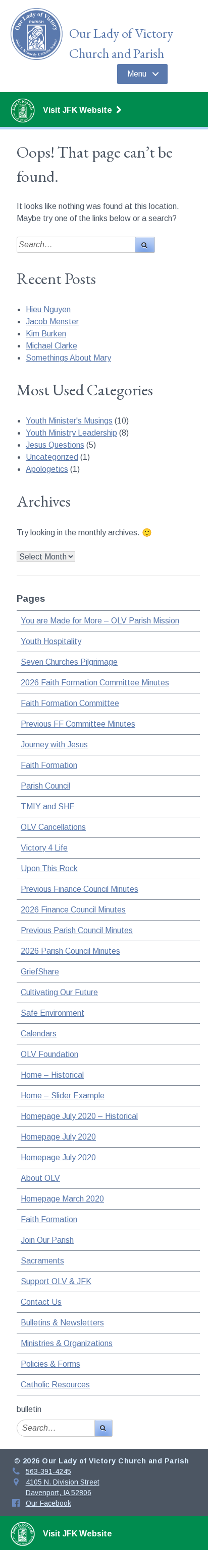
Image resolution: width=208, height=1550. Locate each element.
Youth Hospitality (51, 641)
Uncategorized (52, 457)
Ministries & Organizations (67, 1343)
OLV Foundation (49, 1054)
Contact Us (41, 1302)
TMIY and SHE (48, 806)
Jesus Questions (55, 445)
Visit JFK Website (78, 110)
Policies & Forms (50, 1364)
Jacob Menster (52, 321)
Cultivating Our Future (59, 992)
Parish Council (45, 786)
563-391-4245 (48, 1471)
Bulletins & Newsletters (62, 1322)
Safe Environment (52, 1013)
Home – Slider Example (63, 1095)
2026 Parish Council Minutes (70, 951)
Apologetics (47, 469)
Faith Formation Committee (70, 703)
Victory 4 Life (44, 847)
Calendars (39, 1033)
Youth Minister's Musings (69, 420)
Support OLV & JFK (56, 1281)
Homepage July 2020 (58, 1137)
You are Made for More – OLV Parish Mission (100, 620)
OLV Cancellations (53, 827)
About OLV (40, 1178)
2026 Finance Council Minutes (73, 909)
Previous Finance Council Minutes (79, 889)
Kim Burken (46, 333)
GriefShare (40, 971)
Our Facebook (48, 1503)
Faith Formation (49, 765)
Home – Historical (52, 1075)
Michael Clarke (51, 345)
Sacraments (42, 1260)
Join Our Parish (47, 1240)
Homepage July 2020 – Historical (79, 1116)
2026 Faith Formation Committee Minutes (95, 682)
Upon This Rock (49, 868)
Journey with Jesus (54, 744)
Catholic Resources (55, 1384)
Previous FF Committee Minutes (78, 724)
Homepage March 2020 (62, 1198)
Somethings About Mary (68, 358)
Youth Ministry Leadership (71, 433)
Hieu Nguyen (48, 309)
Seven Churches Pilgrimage (69, 662)
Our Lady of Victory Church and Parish (121, 43)
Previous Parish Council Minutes (77, 930)
